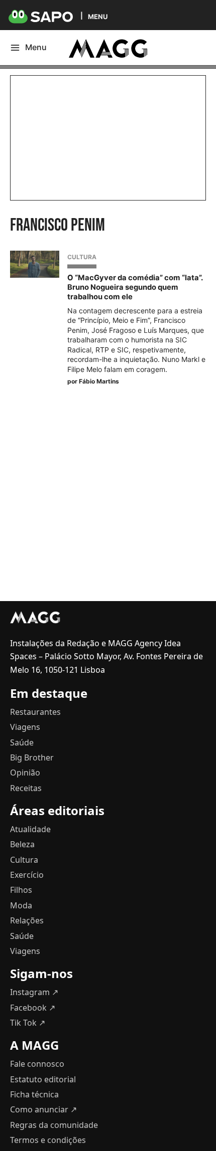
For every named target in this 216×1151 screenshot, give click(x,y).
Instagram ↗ (34, 992)
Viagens (25, 726)
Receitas (26, 788)
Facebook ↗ (32, 1007)
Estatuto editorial (43, 1079)
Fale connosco (37, 1063)
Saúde (22, 742)
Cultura (81, 257)
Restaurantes (35, 711)
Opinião (25, 772)
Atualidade (30, 829)
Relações (27, 920)
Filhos (21, 889)
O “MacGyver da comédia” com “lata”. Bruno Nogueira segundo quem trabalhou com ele (134, 287)
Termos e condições (48, 1139)
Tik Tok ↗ (27, 1022)
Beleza (22, 844)
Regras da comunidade (54, 1124)
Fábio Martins (99, 381)
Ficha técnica (34, 1094)
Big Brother (32, 757)
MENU (97, 16)
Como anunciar (43, 1109)
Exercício (27, 874)
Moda (21, 905)
